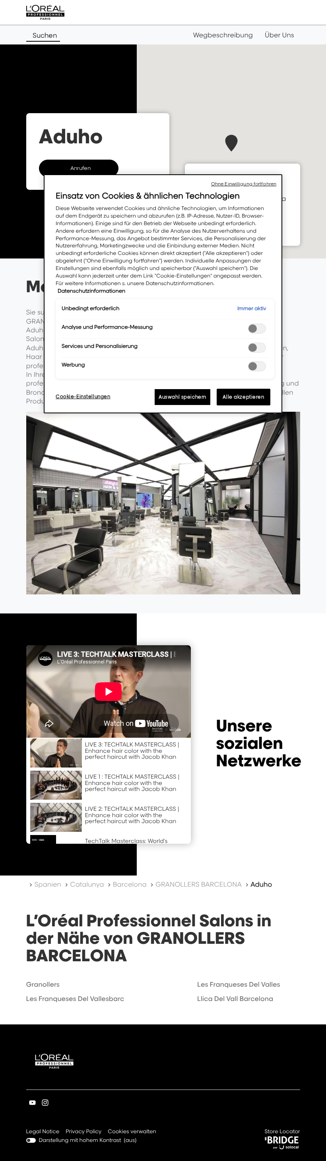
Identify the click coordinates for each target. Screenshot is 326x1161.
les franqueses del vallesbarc (75, 999)
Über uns (279, 35)
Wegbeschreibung (223, 35)
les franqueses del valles (238, 984)
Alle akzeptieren (243, 397)
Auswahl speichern (182, 397)
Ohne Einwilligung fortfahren (243, 184)
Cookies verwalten (132, 1131)
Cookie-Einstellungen (83, 396)
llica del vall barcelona (235, 999)
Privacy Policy (83, 1132)
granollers (43, 984)
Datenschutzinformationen (91, 291)
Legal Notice (43, 1132)
